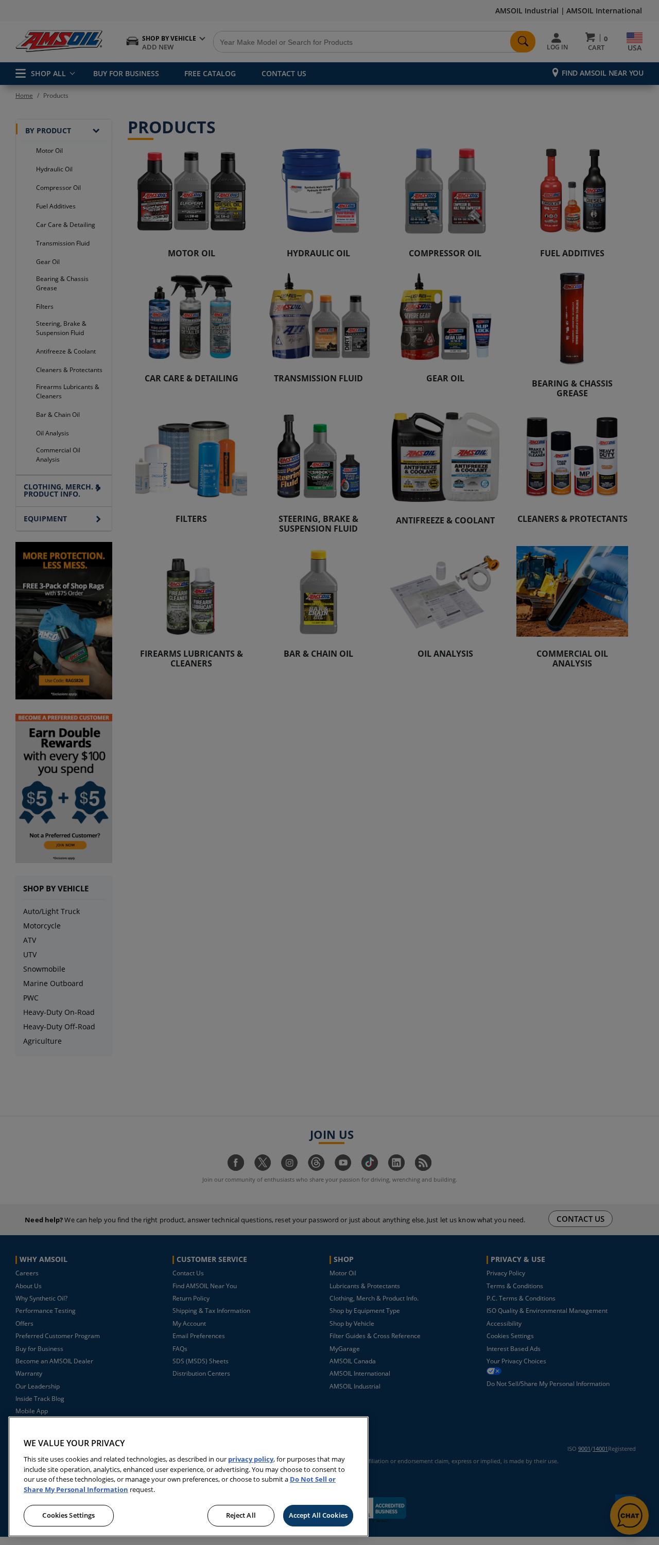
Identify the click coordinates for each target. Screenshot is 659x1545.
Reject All (241, 1515)
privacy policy (250, 1459)
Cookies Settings (68, 1515)
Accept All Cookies (318, 1515)
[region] (188, 1476)
